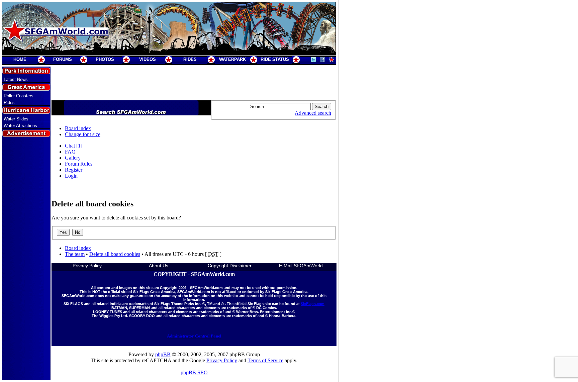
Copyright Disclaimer (230, 265)
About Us (158, 265)
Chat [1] (73, 146)
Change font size (82, 134)
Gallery (73, 158)
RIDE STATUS (275, 59)
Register (73, 170)
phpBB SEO (194, 372)
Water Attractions (20, 125)
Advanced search (313, 113)
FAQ (70, 152)
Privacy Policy (87, 265)
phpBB (163, 354)
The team (75, 254)
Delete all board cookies (114, 254)
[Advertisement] (26, 258)
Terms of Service (265, 360)
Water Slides (16, 118)
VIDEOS (147, 59)
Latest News (16, 79)
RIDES (190, 59)
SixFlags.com (312, 304)
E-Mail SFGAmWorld (301, 265)
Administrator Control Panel (194, 336)
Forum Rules (78, 164)
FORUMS (62, 59)
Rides (9, 102)
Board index (78, 128)
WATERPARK (232, 59)
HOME (19, 59)
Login (71, 176)
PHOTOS (105, 59)
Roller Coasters (18, 95)
